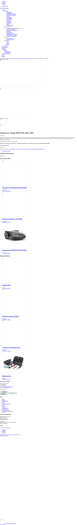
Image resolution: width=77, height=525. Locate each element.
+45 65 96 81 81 (6, 387)
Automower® (19, 58)
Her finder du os (5, 401)
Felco (5, 37)
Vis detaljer (8, 191)
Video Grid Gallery (5, 410)
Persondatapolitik (5, 408)
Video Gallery (4, 409)
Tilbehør (42, 149)
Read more (4, 222)
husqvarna (32, 149)
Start (4, 58)
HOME (3, 402)
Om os (3, 407)
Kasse (3, 403)
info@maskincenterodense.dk (8, 386)
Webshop (4, 412)
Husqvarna (6, 11)
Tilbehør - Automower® (27, 58)
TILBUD (6, 45)
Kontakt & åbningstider (6, 404)
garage (28, 149)
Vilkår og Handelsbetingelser (7, 411)
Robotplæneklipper (37, 149)
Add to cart (4, 191)
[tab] (39, 151)
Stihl (5, 27)
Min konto (4, 406)
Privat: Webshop (9, 58)
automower (25, 149)
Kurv (3, 405)
